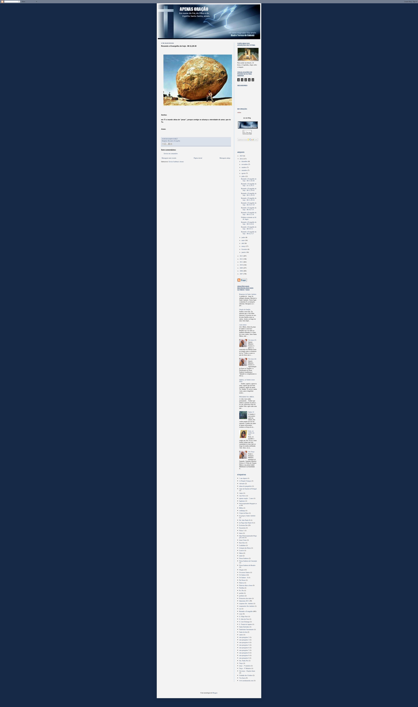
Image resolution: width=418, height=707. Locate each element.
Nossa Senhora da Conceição (248, 561)
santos (241, 635)
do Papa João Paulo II (246, 523)
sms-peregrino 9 (244, 655)
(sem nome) (243, 325)
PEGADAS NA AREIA (246, 397)
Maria (241, 553)
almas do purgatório (245, 486)
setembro (245, 170)
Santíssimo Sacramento (246, 629)
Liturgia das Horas (245, 548)
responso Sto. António (246, 603)
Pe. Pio (241, 590)
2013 (241, 256)
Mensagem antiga (225, 158)
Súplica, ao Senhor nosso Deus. (247, 381)
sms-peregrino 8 (244, 653)
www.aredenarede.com (246, 681)
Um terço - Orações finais (247, 671)
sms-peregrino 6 (244, 648)
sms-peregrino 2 (244, 637)
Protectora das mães (245, 598)
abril (243, 243)
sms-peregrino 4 (244, 642)
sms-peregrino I (244, 658)
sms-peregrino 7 (244, 650)
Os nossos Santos (244, 572)
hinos (241, 533)
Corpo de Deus (243, 513)
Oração (241, 570)
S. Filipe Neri (243, 616)
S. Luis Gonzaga (244, 622)
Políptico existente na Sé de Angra (248, 218)
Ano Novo (242, 496)
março (244, 246)
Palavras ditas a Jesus (245, 585)
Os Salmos (242, 575)
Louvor (241, 550)
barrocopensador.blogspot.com (248, 504)
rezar (240, 614)
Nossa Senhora (243, 558)
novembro (245, 164)
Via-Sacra (242, 678)
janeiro (244, 252)
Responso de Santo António (247, 294)
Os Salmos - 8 (243, 577)
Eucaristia (242, 528)
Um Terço (251, 452)
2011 (241, 262)
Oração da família (244, 309)
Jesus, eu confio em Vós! (251, 433)
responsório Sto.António (246, 606)
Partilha (241, 588)
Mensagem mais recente (169, 158)
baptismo (242, 501)
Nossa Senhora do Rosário (247, 565)
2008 (241, 271)
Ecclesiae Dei (243, 525)
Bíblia (241, 508)
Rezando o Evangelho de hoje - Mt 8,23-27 (248, 233)
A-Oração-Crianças (245, 481)
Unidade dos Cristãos (245, 675)
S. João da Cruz (244, 619)
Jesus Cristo (242, 540)
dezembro (245, 161)
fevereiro (245, 249)
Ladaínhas (242, 545)
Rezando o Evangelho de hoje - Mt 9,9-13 (248, 228)
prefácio (241, 596)
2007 (241, 274)
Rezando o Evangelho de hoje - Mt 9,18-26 (248, 223)
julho (243, 176)
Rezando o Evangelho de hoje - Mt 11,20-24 (248, 199)
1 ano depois (243, 478)
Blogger (214, 693)
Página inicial (198, 158)
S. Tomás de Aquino (245, 624)
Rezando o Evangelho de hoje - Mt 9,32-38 (248, 213)
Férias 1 (241, 530)
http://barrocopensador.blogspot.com (248, 537)
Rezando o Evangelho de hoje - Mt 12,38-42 (248, 189)
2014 (241, 159)
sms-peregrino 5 (244, 645)
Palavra (241, 583)
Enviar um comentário (171, 153)
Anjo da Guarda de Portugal (248, 489)
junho (243, 237)
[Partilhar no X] (167, 144)
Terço (241, 663)
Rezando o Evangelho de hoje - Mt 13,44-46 (248, 180)
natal (240, 556)
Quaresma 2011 (244, 601)
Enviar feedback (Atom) (176, 162)
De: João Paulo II (244, 520)
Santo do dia (243, 632)
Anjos (241, 493)
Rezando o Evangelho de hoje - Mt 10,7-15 (248, 209)
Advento (241, 483)
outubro (244, 167)
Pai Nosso (242, 580)
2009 (241, 268)
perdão (241, 593)
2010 (241, 265)
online (239, 112)
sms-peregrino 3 (244, 640)
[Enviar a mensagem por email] (163, 144)
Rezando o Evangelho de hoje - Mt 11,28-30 (248, 194)
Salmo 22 (251, 412)
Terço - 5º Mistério (245, 668)
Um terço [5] (252, 340)
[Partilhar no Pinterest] (171, 144)
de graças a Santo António (247, 516)
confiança (242, 511)
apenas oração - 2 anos (246, 498)
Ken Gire (242, 543)
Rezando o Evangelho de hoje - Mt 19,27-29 (248, 204)
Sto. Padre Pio (243, 661)
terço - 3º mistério (244, 666)
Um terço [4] (252, 359)
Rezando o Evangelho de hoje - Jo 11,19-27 (248, 185)
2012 (241, 259)
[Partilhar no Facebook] (169, 144)
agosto (244, 173)
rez (240, 609)
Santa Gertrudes (244, 627)
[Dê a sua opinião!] (165, 144)
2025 (241, 156)
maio (243, 240)
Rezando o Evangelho (174, 141)
